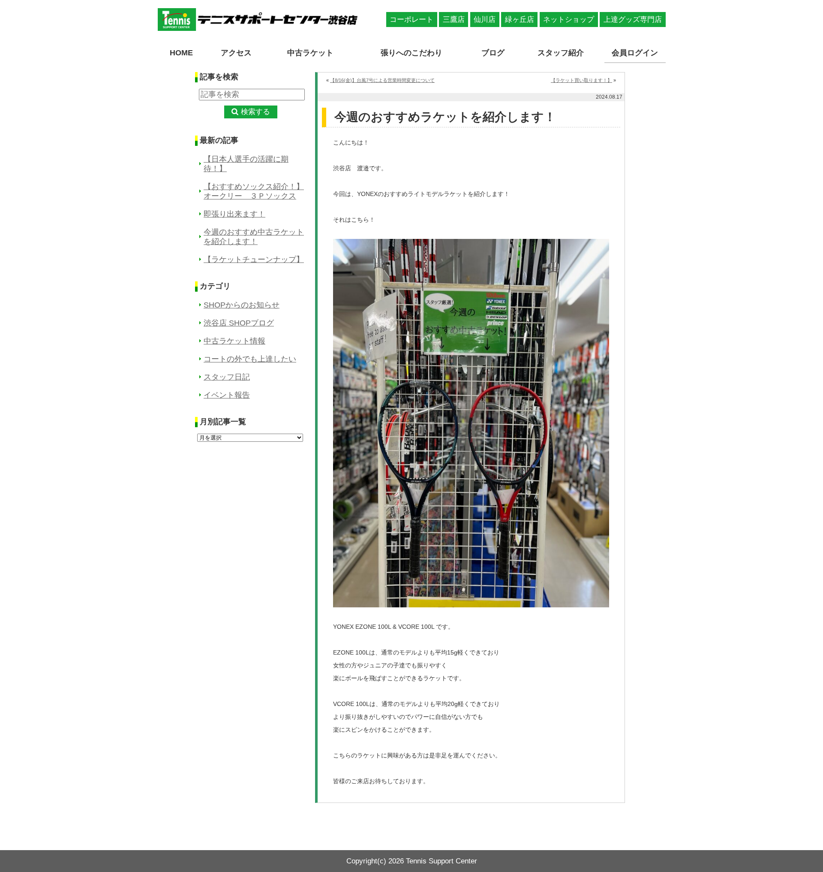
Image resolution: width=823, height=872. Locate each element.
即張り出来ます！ (234, 214)
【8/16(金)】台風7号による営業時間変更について (382, 80)
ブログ (493, 52)
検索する (255, 112)
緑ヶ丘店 (519, 19)
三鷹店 (454, 19)
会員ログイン (635, 52)
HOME (181, 52)
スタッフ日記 (227, 377)
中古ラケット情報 (234, 341)
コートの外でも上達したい (250, 359)
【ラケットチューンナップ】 (254, 259)
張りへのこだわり (411, 52)
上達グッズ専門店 (633, 19)
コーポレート (411, 19)
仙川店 (485, 19)
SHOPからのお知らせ (241, 305)
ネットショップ (568, 19)
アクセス (236, 52)
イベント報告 (227, 395)
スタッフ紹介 (561, 52)
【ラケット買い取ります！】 (581, 80)
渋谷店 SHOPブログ (239, 323)
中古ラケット (310, 52)
